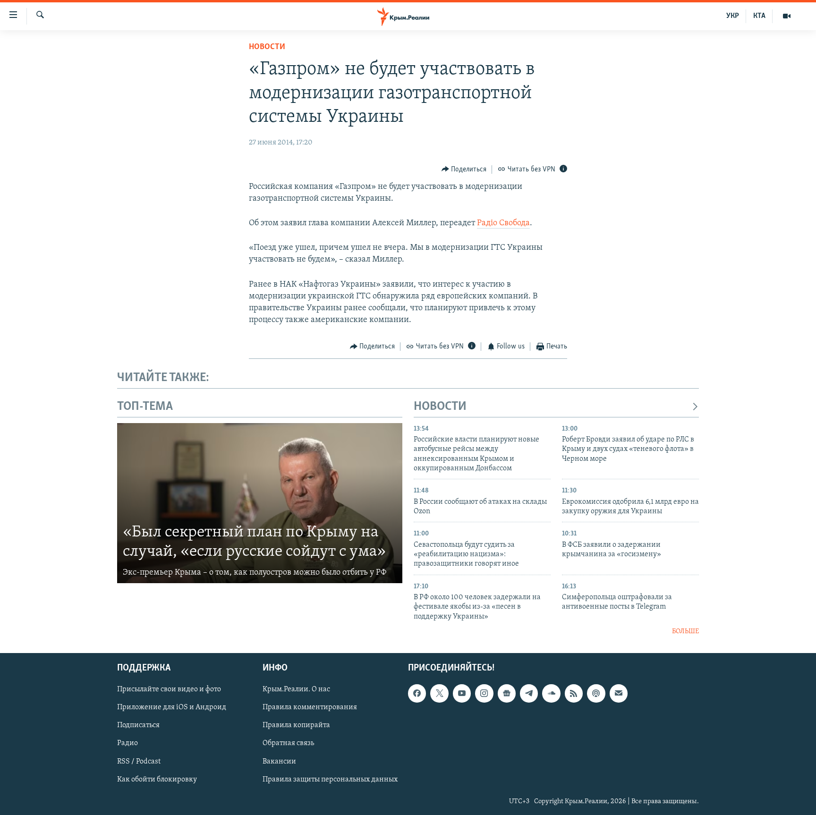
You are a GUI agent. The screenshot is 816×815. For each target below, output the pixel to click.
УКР (732, 16)
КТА (759, 16)
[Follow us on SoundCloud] (551, 693)
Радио (127, 743)
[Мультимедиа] (787, 16)
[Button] (464, 169)
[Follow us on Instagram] (484, 693)
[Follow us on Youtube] (462, 693)
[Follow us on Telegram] (529, 693)
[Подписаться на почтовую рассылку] (619, 693)
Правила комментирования (310, 707)
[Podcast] (596, 693)
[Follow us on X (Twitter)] (439, 693)
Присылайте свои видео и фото (169, 689)
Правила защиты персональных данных (330, 779)
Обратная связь (288, 743)
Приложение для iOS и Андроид (171, 707)
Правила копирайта (296, 725)
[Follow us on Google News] (507, 693)
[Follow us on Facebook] (417, 693)
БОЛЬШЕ (685, 631)
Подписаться (138, 725)
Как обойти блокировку (157, 779)
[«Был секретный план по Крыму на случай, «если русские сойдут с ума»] (259, 503)
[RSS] (574, 693)
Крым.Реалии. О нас (296, 689)
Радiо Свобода (503, 223)
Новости (267, 47)
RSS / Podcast (139, 761)
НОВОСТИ (440, 406)
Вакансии (279, 761)
